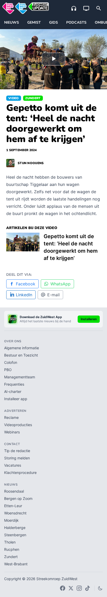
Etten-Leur (13, 506)
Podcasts (76, 22)
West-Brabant (16, 564)
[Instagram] (79, 588)
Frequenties (14, 384)
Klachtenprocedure (20, 472)
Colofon (10, 362)
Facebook (25, 283)
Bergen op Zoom (18, 498)
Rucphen (11, 549)
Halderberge (14, 527)
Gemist (34, 22)
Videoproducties (18, 424)
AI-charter (12, 391)
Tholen (10, 542)
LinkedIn (24, 294)
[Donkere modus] (100, 588)
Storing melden (17, 458)
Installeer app (15, 399)
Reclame (11, 417)
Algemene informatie (21, 348)
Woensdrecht (15, 513)
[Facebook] (62, 588)
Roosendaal (14, 491)
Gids (53, 22)
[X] (70, 588)
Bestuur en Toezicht (21, 355)
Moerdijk (11, 520)
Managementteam (19, 377)
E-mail (53, 294)
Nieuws (11, 22)
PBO (8, 369)
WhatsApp (60, 283)
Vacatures (12, 465)
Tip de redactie (17, 450)
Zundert (33, 98)
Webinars (12, 432)
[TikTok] (87, 588)
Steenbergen (15, 535)
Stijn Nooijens (31, 163)
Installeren (89, 319)
